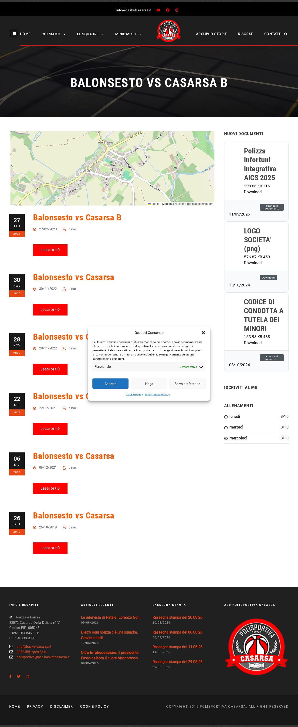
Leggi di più (50, 250)
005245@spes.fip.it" (32, 652)
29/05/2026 (161, 667)
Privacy (35, 706)
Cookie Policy (134, 394)
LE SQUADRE (88, 34)
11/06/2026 (161, 652)
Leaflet (155, 204)
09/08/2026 (90, 622)
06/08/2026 (161, 637)
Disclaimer (61, 706)
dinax (73, 229)
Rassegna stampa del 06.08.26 (177, 632)
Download (268, 277)
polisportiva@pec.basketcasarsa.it (43, 657)
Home (14, 706)
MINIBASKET (126, 34)
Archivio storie (211, 34)
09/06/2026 (90, 663)
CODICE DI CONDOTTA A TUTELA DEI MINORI (264, 315)
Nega (149, 384)
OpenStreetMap (188, 204)
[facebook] (167, 10)
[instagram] (176, 10)
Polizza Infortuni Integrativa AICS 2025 (260, 164)
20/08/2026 (161, 622)
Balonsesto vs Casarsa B (77, 217)
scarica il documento (271, 207)
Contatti (273, 34)
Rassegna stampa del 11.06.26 (177, 647)
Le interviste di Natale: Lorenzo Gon (110, 617)
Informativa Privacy (157, 394)
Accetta (110, 384)
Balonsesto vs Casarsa (73, 277)
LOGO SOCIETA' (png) (257, 239)
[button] (203, 332)
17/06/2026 (90, 643)
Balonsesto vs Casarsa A (77, 337)
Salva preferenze (187, 384)
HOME (25, 34)
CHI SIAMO (51, 34)
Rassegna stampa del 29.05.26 (177, 662)
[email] (158, 10)
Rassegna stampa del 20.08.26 (177, 617)
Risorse (245, 34)
